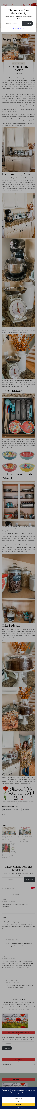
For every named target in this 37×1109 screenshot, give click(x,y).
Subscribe (27, 23)
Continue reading (18, 28)
